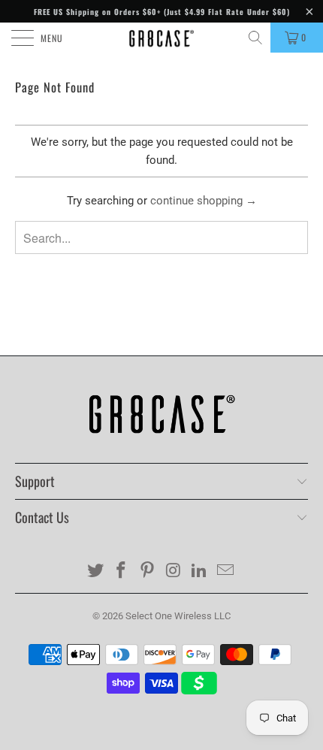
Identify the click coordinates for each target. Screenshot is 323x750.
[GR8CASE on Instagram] (174, 571)
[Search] (256, 37)
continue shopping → (203, 200)
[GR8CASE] (162, 38)
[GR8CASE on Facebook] (121, 571)
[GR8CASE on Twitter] (95, 571)
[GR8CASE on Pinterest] (148, 571)
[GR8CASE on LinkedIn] (200, 571)
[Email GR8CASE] (226, 571)
